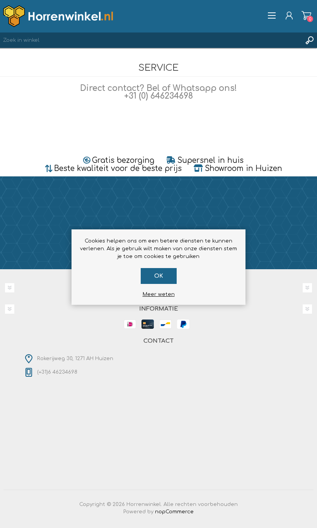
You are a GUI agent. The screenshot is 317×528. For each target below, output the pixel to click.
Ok (158, 276)
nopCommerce (174, 511)
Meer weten (159, 294)
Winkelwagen (306, 15)
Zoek (309, 40)
